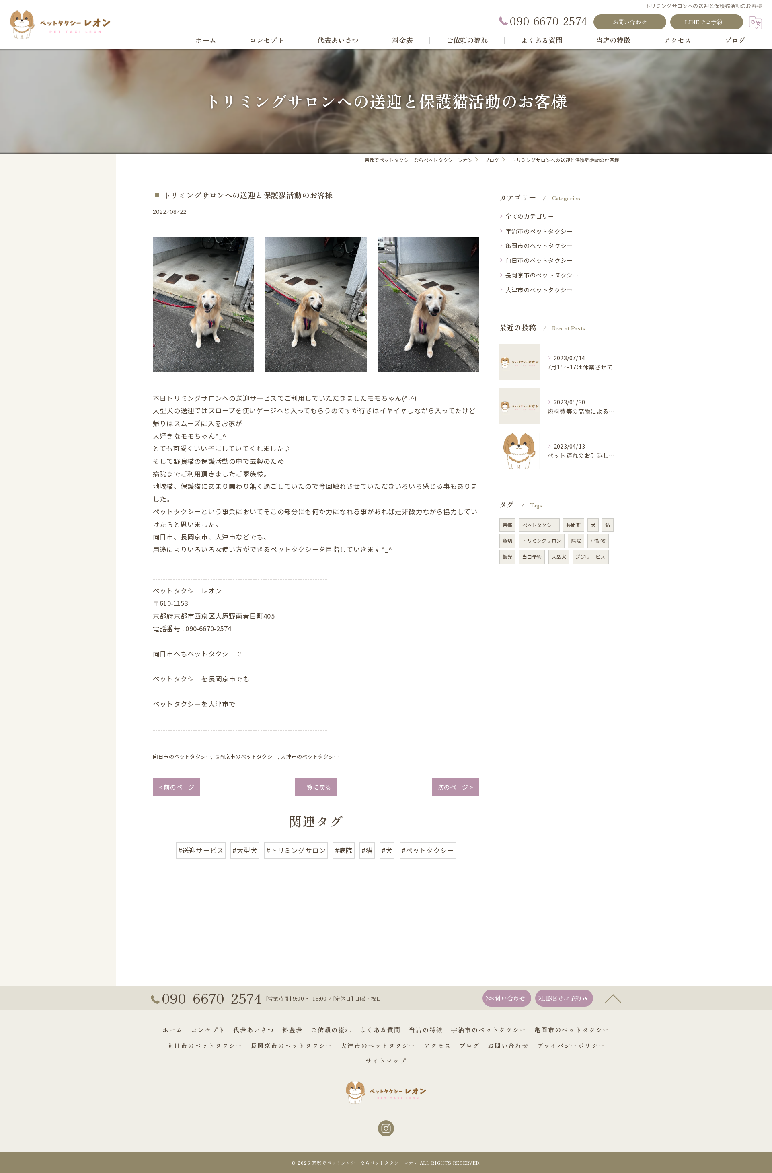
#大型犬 (244, 850)
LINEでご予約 (704, 22)
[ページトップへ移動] (613, 998)
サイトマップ (386, 1060)
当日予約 (532, 556)
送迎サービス (590, 556)
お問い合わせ (630, 22)
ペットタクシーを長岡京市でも (201, 678)
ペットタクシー (539, 524)
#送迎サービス (201, 850)
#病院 (344, 850)
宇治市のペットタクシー (539, 231)
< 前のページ (176, 787)
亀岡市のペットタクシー (539, 245)
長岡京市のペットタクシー (246, 756)
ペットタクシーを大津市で (194, 704)
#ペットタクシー (428, 850)
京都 (507, 524)
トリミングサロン (542, 540)
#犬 (387, 850)
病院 (576, 540)
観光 (507, 556)
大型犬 (559, 556)
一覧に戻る (316, 787)
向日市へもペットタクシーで (197, 653)
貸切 (507, 540)
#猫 (366, 850)
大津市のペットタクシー (310, 756)
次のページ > (455, 787)
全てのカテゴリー (529, 216)
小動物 (598, 540)
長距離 (573, 524)
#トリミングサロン (296, 850)
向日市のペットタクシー (182, 756)
